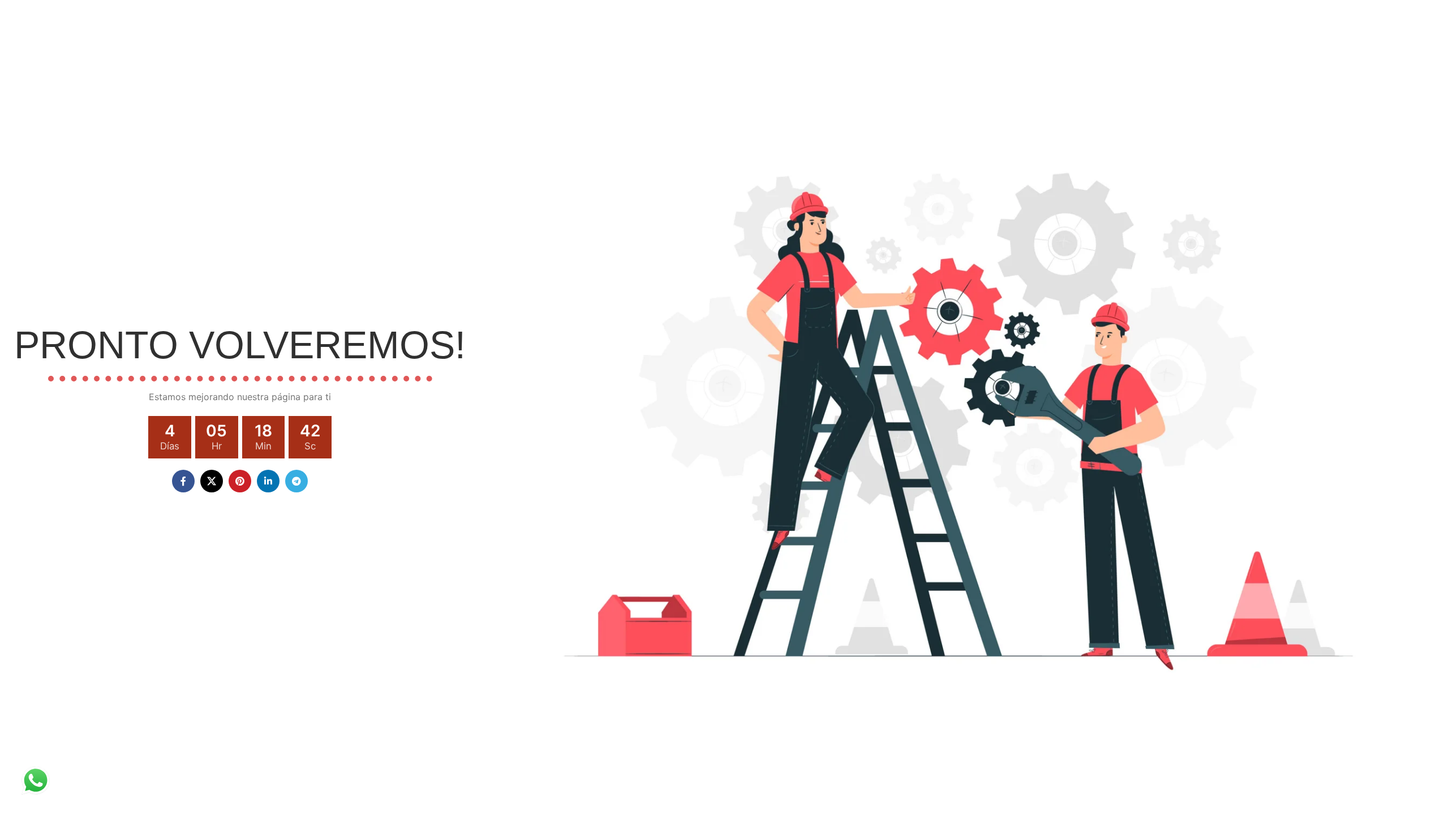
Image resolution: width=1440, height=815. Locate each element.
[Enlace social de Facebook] (183, 481)
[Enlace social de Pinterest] (240, 481)
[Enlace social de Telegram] (296, 481)
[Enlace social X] (211, 481)
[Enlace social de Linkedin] (268, 481)
